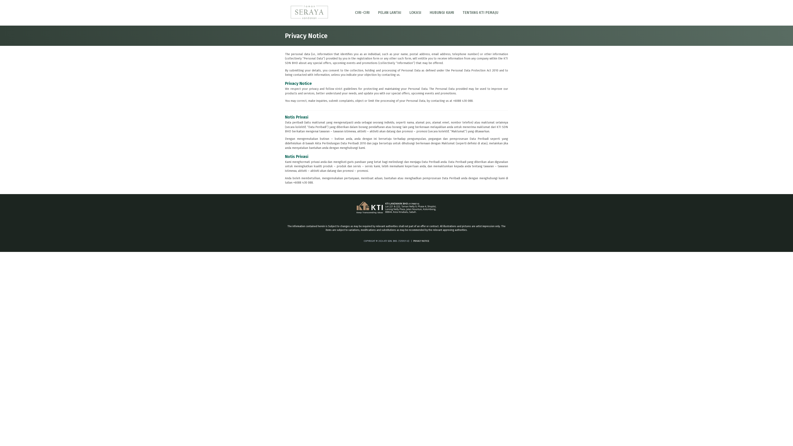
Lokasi (415, 13)
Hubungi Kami (442, 13)
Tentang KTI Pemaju (481, 13)
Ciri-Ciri (362, 13)
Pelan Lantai (389, 13)
